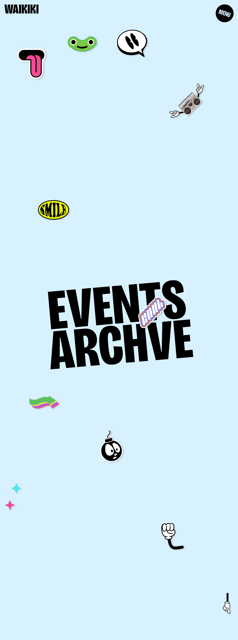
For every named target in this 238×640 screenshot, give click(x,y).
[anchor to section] (226, 603)
